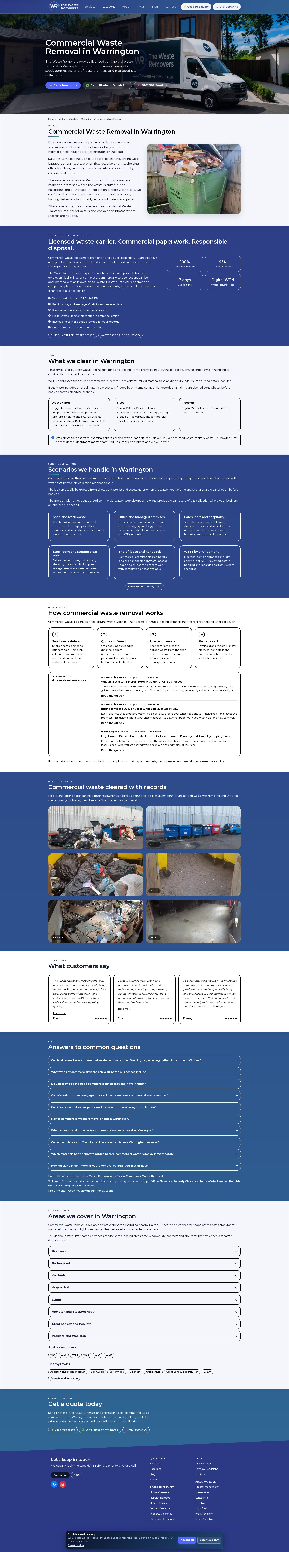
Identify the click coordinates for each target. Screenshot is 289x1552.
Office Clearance (161, 1181)
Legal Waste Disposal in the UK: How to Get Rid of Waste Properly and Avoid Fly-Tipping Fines (165, 736)
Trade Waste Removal (213, 1181)
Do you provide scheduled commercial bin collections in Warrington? (98, 1083)
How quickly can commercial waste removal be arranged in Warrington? (101, 1165)
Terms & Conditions (206, 1468)
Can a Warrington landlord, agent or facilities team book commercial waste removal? (110, 1095)
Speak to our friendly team (144, 586)
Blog (152, 1474)
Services (155, 1463)
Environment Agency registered (72, 335)
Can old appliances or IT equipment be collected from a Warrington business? (105, 1142)
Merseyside (202, 1492)
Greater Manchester (207, 1486)
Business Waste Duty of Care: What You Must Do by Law (139, 708)
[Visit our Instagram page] (63, 1484)
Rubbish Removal (160, 1497)
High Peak (201, 1508)
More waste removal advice (69, 680)
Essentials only (209, 1540)
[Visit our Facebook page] (54, 1484)
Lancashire (201, 1497)
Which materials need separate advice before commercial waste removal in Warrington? (112, 1154)
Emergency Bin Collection (78, 1185)
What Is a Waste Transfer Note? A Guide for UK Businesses (141, 681)
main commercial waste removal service (196, 761)
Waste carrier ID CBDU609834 (120, 335)
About (153, 1479)
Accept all (187, 1540)
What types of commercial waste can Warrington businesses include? (99, 1072)
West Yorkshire (204, 1513)
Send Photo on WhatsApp (109, 85)
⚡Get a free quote (196, 6)
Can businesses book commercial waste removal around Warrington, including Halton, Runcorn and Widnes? (126, 1060)
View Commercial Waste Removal (141, 1176)
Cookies (200, 1474)
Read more (59, 1013)
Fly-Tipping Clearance (162, 1519)
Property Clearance (185, 1181)
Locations (62, 119)
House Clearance (160, 1492)
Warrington (86, 119)
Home (51, 119)
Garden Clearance (160, 1508)
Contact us (60, 1475)
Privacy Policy (203, 1463)
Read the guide (111, 695)
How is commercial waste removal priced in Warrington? (90, 1118)
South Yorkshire (204, 1519)
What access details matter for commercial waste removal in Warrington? (102, 1130)
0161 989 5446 (229, 6)
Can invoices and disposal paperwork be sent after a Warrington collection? (103, 1107)
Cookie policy (76, 1545)
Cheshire (73, 119)
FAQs (77, 1475)
